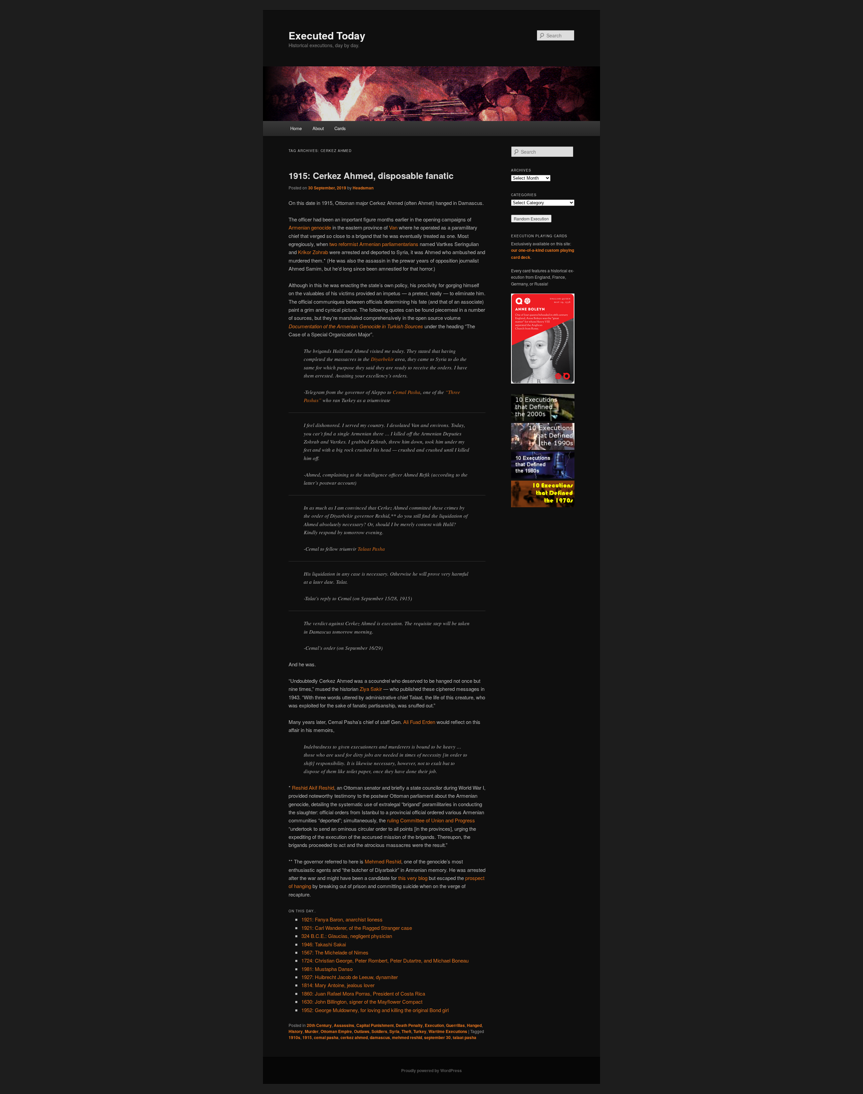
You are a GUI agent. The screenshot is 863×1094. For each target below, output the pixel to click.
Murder (312, 1031)
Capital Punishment (375, 1025)
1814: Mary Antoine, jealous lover (338, 985)
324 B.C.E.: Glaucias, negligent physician (346, 935)
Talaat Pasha (371, 548)
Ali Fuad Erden (419, 721)
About (318, 128)
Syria (394, 1031)
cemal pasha (326, 1037)
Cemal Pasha (406, 392)
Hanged (474, 1025)
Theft (406, 1031)
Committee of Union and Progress (437, 820)
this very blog (412, 877)
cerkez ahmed (354, 1037)
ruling (393, 820)
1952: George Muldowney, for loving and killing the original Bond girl (375, 1009)
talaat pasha (464, 1037)
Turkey (419, 1031)
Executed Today (327, 35)
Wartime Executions (447, 1031)
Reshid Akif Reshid (313, 787)
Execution (434, 1025)
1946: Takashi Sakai (323, 944)
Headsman (363, 188)
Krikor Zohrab (313, 251)
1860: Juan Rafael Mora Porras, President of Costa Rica (363, 993)
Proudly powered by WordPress (431, 1070)
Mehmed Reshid (383, 861)
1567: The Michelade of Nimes (334, 952)
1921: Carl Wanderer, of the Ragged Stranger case (356, 927)
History (296, 1031)
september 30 (437, 1037)
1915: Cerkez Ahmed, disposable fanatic (371, 175)
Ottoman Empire (336, 1031)
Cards (340, 128)
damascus (380, 1037)
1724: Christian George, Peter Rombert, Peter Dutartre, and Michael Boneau (385, 960)
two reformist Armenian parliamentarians (373, 243)
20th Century (319, 1025)
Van (393, 227)
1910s (294, 1037)
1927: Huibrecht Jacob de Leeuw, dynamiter (349, 976)
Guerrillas (455, 1025)
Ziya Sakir (371, 688)
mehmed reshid (407, 1037)
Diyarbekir (382, 359)
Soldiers (379, 1031)
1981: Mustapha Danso (327, 968)
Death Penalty (409, 1025)
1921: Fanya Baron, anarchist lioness (342, 919)
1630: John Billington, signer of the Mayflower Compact (361, 1001)
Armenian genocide (310, 227)
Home (296, 128)
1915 (307, 1037)
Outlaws (361, 1031)
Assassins (344, 1025)
